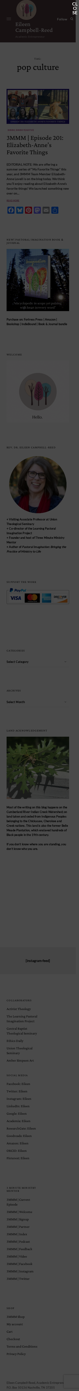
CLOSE (74, 4)
